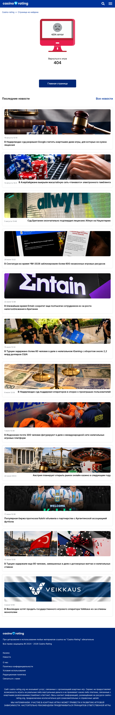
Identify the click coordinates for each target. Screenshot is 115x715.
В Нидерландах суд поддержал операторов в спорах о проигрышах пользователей (64, 391)
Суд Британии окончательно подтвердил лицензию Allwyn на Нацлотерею (69, 220)
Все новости (104, 98)
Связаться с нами (11, 678)
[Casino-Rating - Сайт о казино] (14, 3)
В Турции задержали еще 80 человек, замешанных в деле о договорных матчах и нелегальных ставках (57, 565)
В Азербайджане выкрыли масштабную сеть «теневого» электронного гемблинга (65, 182)
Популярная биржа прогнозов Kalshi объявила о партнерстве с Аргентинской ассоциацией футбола (55, 520)
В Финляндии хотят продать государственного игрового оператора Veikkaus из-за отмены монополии (55, 610)
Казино (6, 653)
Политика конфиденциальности (18, 666)
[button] (103, 4)
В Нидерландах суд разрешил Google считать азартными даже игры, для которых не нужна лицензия (55, 143)
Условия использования (14, 670)
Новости (7, 657)
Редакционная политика (14, 674)
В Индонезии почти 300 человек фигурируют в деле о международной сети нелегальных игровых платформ (54, 436)
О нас (5, 662)
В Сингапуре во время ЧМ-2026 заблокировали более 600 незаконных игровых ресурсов (54, 263)
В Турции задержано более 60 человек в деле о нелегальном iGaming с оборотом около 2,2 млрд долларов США (55, 353)
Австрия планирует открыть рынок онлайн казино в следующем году (72, 475)
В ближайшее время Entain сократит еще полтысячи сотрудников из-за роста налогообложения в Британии (47, 307)
